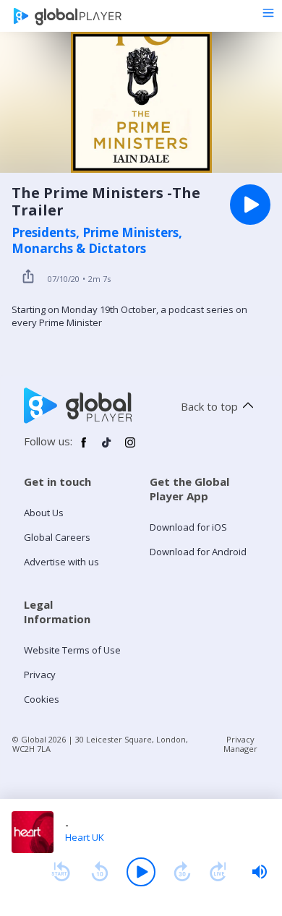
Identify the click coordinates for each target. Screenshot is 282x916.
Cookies (41, 699)
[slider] (259, 871)
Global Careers (57, 537)
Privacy (40, 674)
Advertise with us (61, 561)
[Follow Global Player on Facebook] (84, 448)
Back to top (209, 406)
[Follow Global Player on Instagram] (130, 448)
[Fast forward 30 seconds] (182, 871)
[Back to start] (60, 871)
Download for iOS (188, 527)
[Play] (141, 871)
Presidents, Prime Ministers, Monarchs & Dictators (97, 241)
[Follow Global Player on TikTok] (107, 448)
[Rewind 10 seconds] (99, 871)
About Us (44, 512)
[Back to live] (218, 871)
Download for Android (198, 551)
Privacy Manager (240, 744)
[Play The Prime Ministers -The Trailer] (250, 204)
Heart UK (84, 837)
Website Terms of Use (72, 649)
